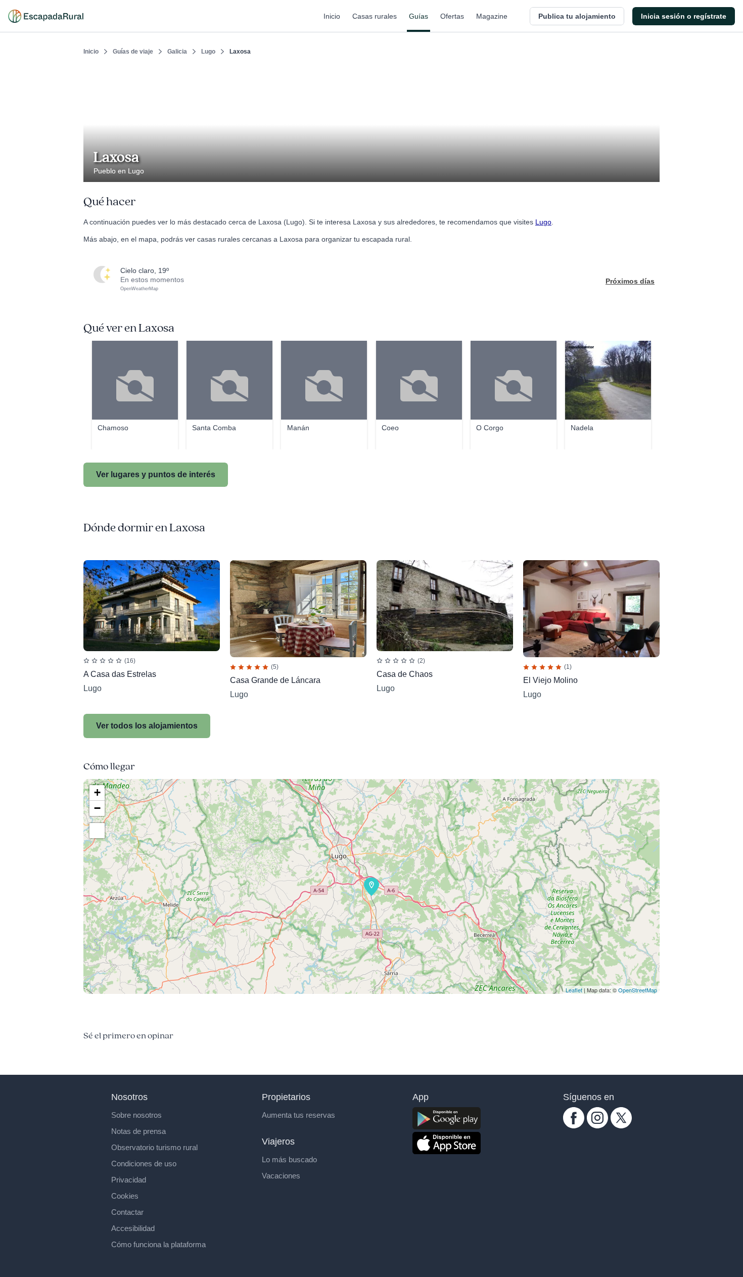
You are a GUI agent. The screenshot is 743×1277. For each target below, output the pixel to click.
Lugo (208, 51)
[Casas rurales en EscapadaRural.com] (45, 16)
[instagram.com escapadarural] (597, 1126)
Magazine (491, 16)
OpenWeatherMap (139, 288)
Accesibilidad (133, 1228)
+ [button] (97, 792)
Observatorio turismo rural (154, 1147)
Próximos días (630, 281)
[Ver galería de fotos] (649, 170)
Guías (418, 16)
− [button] (97, 808)
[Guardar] (648, 79)
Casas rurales (374, 16)
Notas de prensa (138, 1131)
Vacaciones (281, 1175)
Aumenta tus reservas (298, 1115)
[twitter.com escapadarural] (621, 1126)
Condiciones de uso (143, 1163)
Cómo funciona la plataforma (158, 1244)
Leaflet (574, 990)
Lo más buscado (289, 1159)
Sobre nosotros (136, 1115)
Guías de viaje (133, 51)
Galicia (177, 51)
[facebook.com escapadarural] (573, 1126)
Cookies (124, 1196)
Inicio (331, 16)
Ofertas (452, 16)
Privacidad (128, 1179)
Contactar (127, 1212)
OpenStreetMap (637, 990)
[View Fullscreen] (97, 830)
